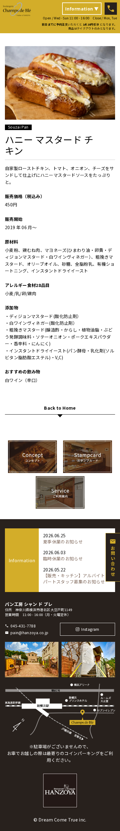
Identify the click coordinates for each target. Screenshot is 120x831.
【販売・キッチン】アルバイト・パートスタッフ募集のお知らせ (76, 578)
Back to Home (60, 408)
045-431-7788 (23, 626)
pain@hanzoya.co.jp (29, 632)
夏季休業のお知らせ (63, 542)
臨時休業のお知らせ (63, 558)
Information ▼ (81, 9)
